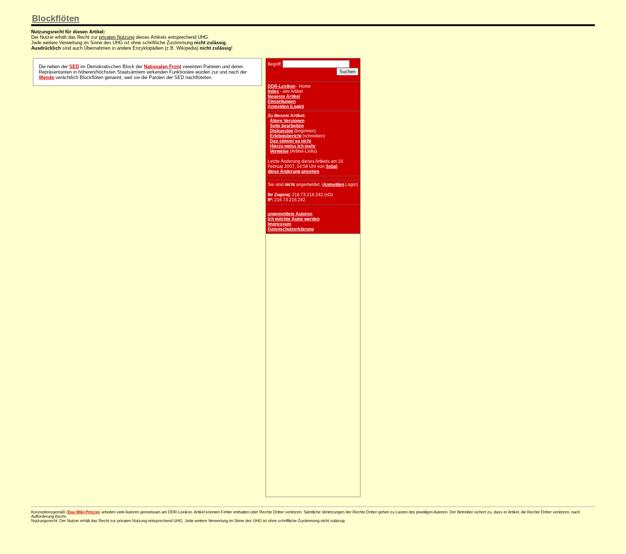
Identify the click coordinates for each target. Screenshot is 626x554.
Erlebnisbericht (285, 135)
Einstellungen (282, 101)
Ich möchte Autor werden (294, 219)
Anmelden (333, 184)
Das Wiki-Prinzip (83, 512)
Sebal (331, 166)
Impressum (279, 224)
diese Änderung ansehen (293, 171)
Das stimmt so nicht (290, 141)
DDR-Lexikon (281, 86)
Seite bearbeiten (287, 125)
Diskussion (281, 130)
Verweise (279, 151)
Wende (46, 77)
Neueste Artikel (284, 96)
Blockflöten (55, 18)
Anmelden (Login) (286, 106)
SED (74, 66)
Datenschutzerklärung (291, 229)
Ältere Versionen (287, 120)
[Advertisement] (313, 281)
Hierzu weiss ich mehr (293, 146)
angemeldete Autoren (290, 213)
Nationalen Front (162, 66)
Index (273, 91)
